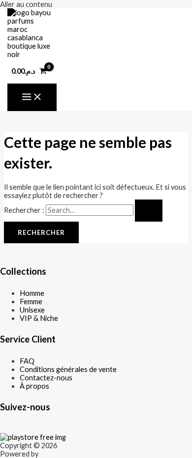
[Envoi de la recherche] (148, 211)
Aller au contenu (26, 4)
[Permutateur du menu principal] (32, 97)
